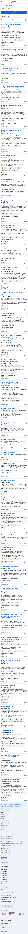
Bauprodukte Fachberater (8, 685)
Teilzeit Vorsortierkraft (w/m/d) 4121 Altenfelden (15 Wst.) (11, 25)
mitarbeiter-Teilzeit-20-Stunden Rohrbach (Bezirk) (11, 843)
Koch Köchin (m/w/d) (7, 179)
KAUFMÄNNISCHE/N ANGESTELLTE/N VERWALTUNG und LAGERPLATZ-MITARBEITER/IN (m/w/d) (12, 616)
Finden (14, 12)
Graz (2, 827)
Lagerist (3, 248)
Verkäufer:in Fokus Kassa (8, 155)
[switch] (26, 20)
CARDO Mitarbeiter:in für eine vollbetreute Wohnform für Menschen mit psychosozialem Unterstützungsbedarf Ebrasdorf (12, 385)
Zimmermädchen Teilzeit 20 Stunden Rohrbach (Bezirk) (12, 841)
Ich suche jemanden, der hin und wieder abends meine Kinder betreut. (12, 87)
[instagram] (5, 906)
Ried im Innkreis (4, 825)
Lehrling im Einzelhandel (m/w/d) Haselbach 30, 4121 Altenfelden (10, 780)
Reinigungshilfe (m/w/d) (8, 408)
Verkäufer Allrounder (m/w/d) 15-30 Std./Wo (11, 106)
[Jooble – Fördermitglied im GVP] (21, 913)
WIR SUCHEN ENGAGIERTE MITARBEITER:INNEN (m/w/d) (9, 360)
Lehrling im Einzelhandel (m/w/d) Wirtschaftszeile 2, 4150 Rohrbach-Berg (11, 757)
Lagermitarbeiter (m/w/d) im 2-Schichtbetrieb (10, 268)
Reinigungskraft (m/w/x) (8, 201)
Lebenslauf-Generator (6, 901)
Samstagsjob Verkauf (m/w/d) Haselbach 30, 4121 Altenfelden (10, 589)
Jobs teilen (3, 889)
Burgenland (3, 816)
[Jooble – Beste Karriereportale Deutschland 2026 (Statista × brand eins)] (12, 913)
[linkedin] (11, 906)
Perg (2, 822)
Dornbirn (2, 814)
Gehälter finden (4, 899)
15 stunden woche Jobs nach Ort (8, 883)
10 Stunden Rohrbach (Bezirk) (7, 836)
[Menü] (2, 2)
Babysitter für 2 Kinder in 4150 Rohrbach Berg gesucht (9, 69)
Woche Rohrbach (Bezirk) (6, 845)
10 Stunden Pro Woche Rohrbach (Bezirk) (9, 840)
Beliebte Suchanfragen (6, 809)
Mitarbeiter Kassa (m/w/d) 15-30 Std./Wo (10, 661)
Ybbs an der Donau (5, 820)
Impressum (3, 927)
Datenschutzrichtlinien (6, 923)
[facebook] (2, 906)
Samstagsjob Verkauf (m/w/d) (9, 566)
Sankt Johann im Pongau (6, 823)
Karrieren (3, 877)
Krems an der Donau (5, 831)
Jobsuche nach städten (6, 852)
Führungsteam (4, 873)
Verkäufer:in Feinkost (7, 706)
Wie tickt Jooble (5, 871)
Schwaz (2, 818)
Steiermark (3, 829)
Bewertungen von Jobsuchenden (8, 897)
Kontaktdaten (4, 875)
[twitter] (8, 906)
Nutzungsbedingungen (6, 920)
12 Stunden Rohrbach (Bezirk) (7, 838)
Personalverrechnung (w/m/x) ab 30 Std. (11, 293)
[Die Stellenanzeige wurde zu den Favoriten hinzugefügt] (26, 24)
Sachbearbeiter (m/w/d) (8, 313)
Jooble (9, 931)
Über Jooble (4, 869)
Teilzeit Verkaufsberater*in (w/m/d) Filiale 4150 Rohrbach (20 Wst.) (11, 638)
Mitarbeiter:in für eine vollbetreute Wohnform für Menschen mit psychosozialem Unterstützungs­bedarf (12, 337)
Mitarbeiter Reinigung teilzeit (9, 225)
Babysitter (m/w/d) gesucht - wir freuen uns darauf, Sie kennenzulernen (12, 50)
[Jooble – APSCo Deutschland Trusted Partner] (3, 913)
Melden (25, 45)
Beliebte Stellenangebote (6, 850)
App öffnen (24, 2)
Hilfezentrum (4, 879)
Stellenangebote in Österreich (8, 881)
